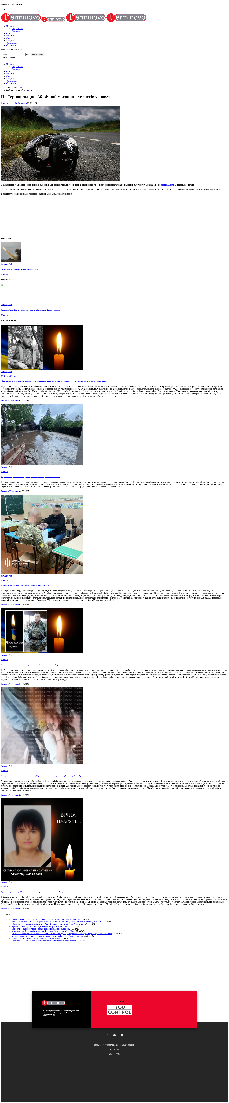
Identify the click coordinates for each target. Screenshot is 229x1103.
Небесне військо (8, 376)
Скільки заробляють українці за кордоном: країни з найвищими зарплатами (46, 919)
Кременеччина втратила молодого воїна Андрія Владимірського (41, 926)
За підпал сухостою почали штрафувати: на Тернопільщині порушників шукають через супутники (56, 922)
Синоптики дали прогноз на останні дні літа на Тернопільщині (40, 929)
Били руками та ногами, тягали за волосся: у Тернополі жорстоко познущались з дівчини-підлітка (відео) (42, 776)
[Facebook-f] (107, 1035)
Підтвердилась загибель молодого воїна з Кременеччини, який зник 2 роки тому (48, 924)
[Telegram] (121, 1035)
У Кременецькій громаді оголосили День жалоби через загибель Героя (43, 931)
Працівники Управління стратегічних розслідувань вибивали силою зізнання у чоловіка (30, 310)
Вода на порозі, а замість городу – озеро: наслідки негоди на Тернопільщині (30, 477)
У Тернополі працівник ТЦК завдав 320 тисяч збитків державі (25, 585)
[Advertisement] (80, 215)
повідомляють (167, 185)
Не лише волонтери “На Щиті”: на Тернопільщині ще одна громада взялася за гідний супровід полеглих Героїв (62, 933)
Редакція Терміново (18, 103)
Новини (4, 103)
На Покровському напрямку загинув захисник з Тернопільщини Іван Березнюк (32, 665)
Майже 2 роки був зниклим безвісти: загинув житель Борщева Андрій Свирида (48, 936)
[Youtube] (114, 1035)
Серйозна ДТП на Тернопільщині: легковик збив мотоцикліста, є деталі (44, 941)
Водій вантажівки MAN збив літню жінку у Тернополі (36, 938)
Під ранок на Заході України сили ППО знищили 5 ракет (20, 269)
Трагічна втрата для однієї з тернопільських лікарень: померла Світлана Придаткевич (35, 892)
